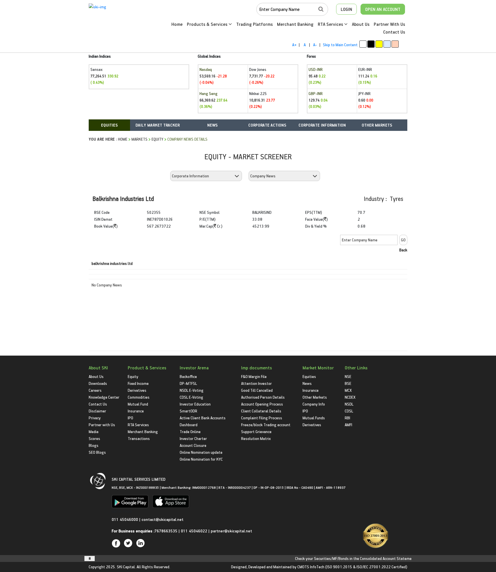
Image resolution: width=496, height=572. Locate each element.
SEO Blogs (97, 452)
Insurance (136, 411)
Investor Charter (193, 438)
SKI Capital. (126, 566)
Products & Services (207, 24)
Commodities (139, 397)
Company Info (314, 404)
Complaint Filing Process (261, 417)
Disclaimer (97, 411)
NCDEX (350, 397)
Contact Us (394, 32)
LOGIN (346, 9)
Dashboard (188, 424)
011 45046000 (125, 519)
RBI (347, 417)
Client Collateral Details (261, 411)
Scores (94, 438)
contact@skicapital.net (162, 519)
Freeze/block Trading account (265, 424)
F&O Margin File (254, 376)
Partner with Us (102, 424)
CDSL (349, 411)
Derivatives (137, 390)
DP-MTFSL (188, 383)
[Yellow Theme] (379, 44)
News (307, 383)
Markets (139, 139)
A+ (294, 44)
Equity (157, 139)
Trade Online (190, 431)
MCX (348, 390)
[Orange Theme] (395, 44)
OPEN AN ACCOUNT (382, 9)
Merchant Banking (295, 24)
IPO (130, 417)
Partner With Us (389, 24)
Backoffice (188, 376)
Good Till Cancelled (257, 390)
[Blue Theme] (387, 44)
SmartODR (188, 411)
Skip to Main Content (340, 44)
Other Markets (315, 397)
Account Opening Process (262, 404)
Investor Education (195, 404)
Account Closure (193, 445)
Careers (95, 390)
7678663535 (165, 531)
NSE (348, 376)
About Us (360, 24)
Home (177, 24)
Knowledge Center (104, 397)
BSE (348, 383)
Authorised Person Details (263, 397)
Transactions (139, 438)
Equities (309, 376)
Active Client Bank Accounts (203, 417)
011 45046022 (194, 531)
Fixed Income (138, 383)
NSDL (349, 404)
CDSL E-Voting (191, 397)
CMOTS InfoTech (310, 566)
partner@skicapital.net (231, 531)
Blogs (93, 445)
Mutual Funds (314, 417)
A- (315, 44)
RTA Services (331, 24)
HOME (122, 139)
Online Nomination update (201, 452)
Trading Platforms (254, 24)
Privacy (95, 417)
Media (93, 431)
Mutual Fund (138, 404)
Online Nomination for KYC (201, 459)
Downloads (98, 383)
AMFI (348, 424)
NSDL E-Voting (192, 390)
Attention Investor (256, 383)
